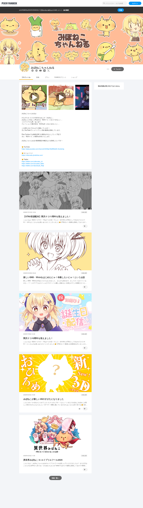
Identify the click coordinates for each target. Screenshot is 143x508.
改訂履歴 (66, 10)
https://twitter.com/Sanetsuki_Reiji (33, 166)
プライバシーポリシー (47, 10)
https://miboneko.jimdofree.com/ (32, 155)
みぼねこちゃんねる (42, 67)
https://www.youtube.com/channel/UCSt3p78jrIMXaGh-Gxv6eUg (43, 149)
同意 (120, 10)
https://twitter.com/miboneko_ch (32, 161)
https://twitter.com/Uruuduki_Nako (33, 163)
